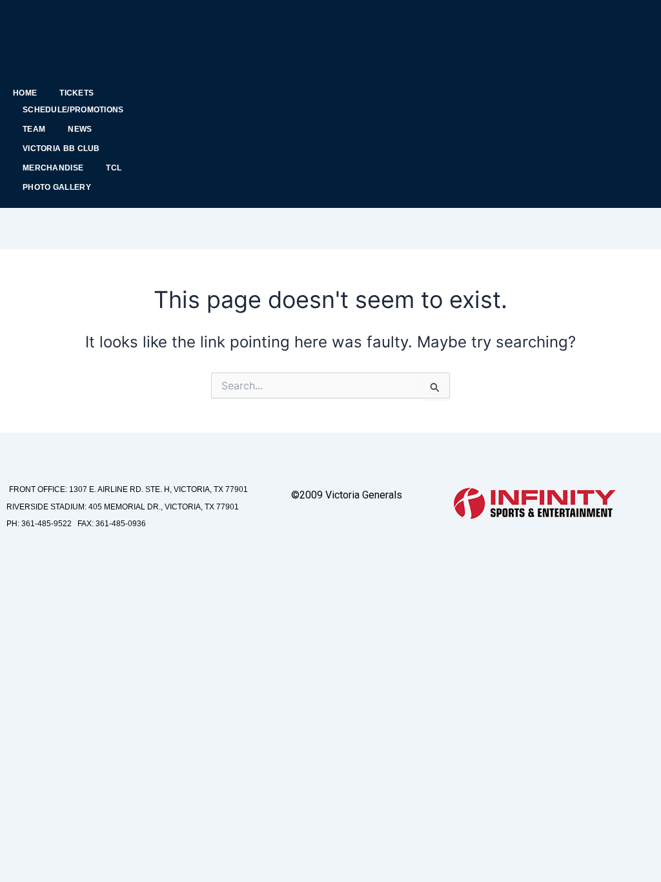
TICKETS (76, 92)
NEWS (80, 129)
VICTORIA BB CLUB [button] (61, 148)
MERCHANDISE (53, 167)
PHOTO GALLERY (57, 187)
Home (25, 92)
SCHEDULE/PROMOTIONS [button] (73, 109)
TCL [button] (113, 167)
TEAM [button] (34, 129)
